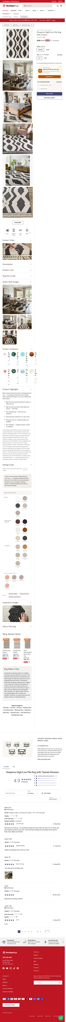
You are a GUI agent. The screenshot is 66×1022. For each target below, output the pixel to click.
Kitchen (60, 738)
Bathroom (40, 740)
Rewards (36, 964)
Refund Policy (48, 1016)
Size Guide (59, 54)
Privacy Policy (32, 1016)
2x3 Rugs (19, 707)
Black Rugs (28, 710)
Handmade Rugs (7, 17)
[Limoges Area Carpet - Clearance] (17, 643)
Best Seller (6, 25)
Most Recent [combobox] (53, 799)
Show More (17, 222)
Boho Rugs (6, 712)
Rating (29, 791)
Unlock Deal (49, 76)
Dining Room (48, 738)
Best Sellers (6, 10)
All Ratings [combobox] (31, 793)
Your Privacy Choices (58, 1016)
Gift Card (36, 971)
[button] (61, 5)
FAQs (4, 979)
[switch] (41, 793)
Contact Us (6, 976)
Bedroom (54, 738)
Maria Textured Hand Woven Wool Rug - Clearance (28, 654)
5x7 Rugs (12, 707)
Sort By (51, 797)
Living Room (41, 738)
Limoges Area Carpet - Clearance (17, 652)
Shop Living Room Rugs (44, 759)
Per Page (47, 930)
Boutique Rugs (9, 1012)
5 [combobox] (45, 931)
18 (37, 931)
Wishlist (60, 1)
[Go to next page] (40, 931)
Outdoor (15, 17)
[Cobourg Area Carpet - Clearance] (7, 643)
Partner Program (38, 958)
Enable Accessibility (8, 991)
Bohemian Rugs (26, 25)
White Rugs (16, 25)
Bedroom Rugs (27, 707)
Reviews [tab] (6, 766)
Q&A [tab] (14, 766)
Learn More (59, 81)
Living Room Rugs (8, 710)
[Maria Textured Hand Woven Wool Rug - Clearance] (28, 643)
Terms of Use (40, 1016)
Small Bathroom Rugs (17, 715)
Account (54, 1)
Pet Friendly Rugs (25, 712)
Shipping (5, 982)
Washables (13, 10)
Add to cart (49, 93)
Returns (5, 985)
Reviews (36, 955)
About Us (36, 952)
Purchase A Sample (49, 97)
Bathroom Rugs (19, 710)
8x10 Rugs (6, 707)
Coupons (36, 967)
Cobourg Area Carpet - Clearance (6, 652)
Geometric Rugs (14, 712)
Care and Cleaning (7, 988)
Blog (35, 961)
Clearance (16, 13)
